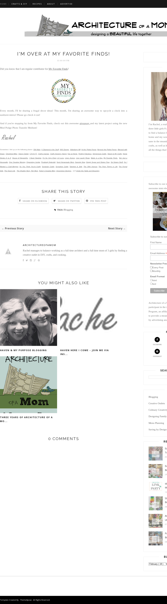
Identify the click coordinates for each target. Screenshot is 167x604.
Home (3, 4)
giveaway (85, 123)
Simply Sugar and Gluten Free (98, 162)
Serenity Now (80, 162)
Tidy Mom (34, 171)
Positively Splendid (48, 162)
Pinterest (157, 356)
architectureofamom (39, 245)
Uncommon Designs (63, 171)
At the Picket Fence (88, 149)
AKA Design (64, 149)
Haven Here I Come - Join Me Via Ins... (84, 352)
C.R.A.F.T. (33, 154)
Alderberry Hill (75, 149)
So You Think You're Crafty (30, 167)
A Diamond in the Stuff (50, 149)
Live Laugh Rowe (83, 158)
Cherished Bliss (11, 154)
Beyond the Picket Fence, (107, 149)
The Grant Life (9, 171)
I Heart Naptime (35, 158)
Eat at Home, (73, 154)
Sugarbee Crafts (62, 167)
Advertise (66, 4)
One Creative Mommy (17, 162)
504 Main (36, 149)
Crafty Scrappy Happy (58, 154)
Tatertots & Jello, (76, 167)
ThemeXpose (26, 600)
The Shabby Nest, (23, 171)
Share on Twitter (69, 201)
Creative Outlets (157, 403)
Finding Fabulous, (85, 154)
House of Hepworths (20, 158)
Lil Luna (60, 158)
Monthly (156, 271)
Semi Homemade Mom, (65, 162)
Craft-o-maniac (43, 154)
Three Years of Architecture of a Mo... (26, 419)
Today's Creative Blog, (47, 171)
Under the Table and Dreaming (87, 171)
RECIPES (37, 4)
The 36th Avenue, (91, 167)
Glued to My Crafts (114, 154)
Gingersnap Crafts (99, 154)
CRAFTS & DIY (19, 4)
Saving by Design (158, 429)
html (154, 280)
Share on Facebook (35, 201)
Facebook (157, 344)
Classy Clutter (23, 154)
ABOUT (51, 4)
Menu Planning (156, 423)
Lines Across (70, 158)
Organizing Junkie (33, 162)
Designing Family (158, 416)
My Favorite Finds (58, 69)
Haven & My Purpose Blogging (23, 350)
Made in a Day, (97, 158)
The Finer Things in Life (108, 167)
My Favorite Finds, (111, 158)
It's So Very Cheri (49, 158)
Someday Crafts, (48, 167)
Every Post (157, 267)
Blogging (68, 209)
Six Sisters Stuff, (117, 162)
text (154, 284)
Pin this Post (98, 201)
